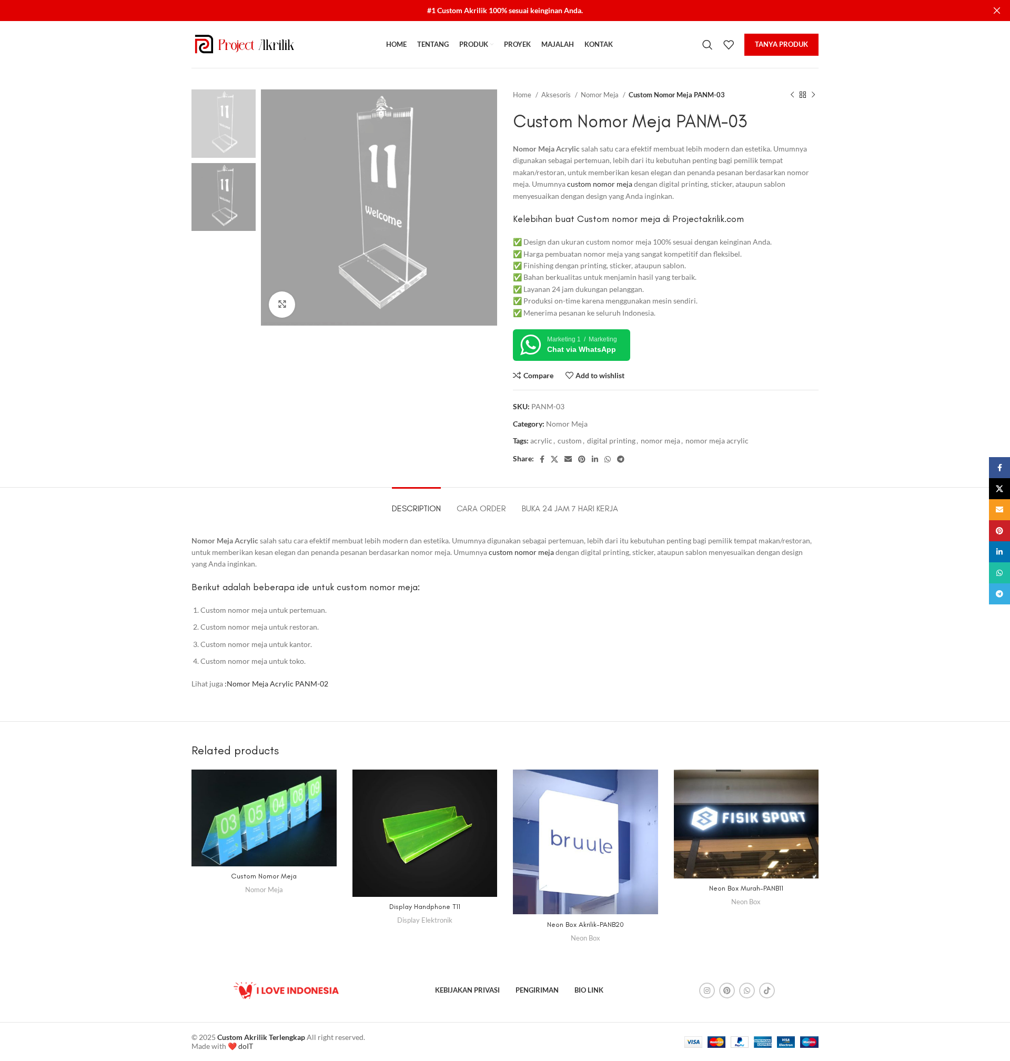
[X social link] (554, 459)
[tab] (416, 503)
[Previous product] (792, 95)
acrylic (541, 440)
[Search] (707, 44)
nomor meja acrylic (717, 440)
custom (570, 440)
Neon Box (585, 938)
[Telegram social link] (621, 459)
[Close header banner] (997, 10)
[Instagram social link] (707, 990)
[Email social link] (568, 459)
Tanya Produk (781, 44)
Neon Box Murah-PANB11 (746, 888)
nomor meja (660, 440)
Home (523, 94)
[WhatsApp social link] (607, 459)
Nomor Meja (600, 94)
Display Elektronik (424, 920)
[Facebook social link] (542, 459)
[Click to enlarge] (282, 304)
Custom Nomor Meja (264, 876)
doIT (245, 1046)
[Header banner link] (489, 10)
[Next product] (813, 95)
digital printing (611, 440)
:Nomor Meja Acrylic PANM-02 (275, 683)
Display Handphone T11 (424, 906)
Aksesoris (556, 94)
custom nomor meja (599, 183)
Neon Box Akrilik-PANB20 (585, 924)
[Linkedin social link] (595, 459)
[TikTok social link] (767, 990)
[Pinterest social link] (582, 459)
